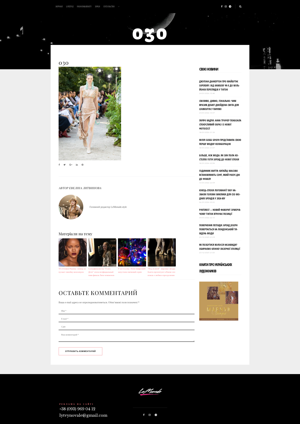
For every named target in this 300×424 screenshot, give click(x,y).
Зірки (97, 6)
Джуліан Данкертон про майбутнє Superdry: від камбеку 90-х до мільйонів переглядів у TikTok (219, 85)
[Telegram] (230, 6)
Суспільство (109, 6)
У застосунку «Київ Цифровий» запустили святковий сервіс (132, 270)
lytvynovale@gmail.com (83, 415)
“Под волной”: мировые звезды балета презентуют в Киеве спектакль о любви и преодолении (162, 272)
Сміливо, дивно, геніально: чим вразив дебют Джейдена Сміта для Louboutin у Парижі (219, 105)
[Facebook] (221, 6)
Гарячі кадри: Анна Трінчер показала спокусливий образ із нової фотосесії (220, 124)
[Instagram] (226, 6)
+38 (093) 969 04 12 (77, 409)
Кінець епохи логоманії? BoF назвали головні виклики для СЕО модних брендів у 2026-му (219, 194)
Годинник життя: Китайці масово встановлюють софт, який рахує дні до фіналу (219, 175)
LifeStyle (69, 6)
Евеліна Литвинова (85, 188)
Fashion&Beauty (84, 6)
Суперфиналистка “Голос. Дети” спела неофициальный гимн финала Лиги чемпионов (101, 272)
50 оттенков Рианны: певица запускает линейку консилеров (72, 270)
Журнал (59, 6)
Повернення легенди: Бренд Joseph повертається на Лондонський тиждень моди (218, 229)
